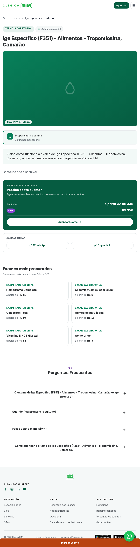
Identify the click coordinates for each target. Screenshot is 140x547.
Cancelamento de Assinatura (66, 522)
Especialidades (12, 504)
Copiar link (104, 245)
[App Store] (120, 537)
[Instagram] (12, 489)
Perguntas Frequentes (108, 516)
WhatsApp (39, 245)
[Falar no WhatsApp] (129, 536)
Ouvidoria (55, 516)
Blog (6, 510)
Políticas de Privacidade (71, 537)
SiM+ (7, 522)
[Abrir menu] (133, 5)
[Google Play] (103, 537)
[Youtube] (24, 489)
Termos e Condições (45, 537)
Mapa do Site (103, 522)
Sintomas (9, 516)
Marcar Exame (70, 542)
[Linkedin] (18, 489)
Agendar (121, 5)
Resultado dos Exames (62, 504)
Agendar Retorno (59, 510)
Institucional (102, 504)
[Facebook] (6, 489)
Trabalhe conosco (106, 510)
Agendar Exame (68, 221)
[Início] (17, 5)
